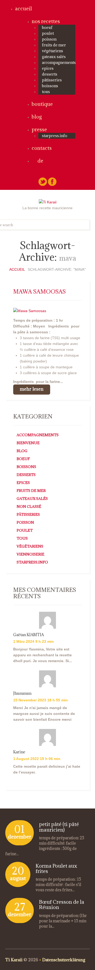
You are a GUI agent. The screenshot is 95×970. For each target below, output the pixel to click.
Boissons (50, 85)
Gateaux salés (54, 56)
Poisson (49, 39)
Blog (37, 116)
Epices (48, 68)
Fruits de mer (54, 44)
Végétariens (52, 50)
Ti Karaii (13, 959)
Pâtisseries (52, 79)
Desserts (49, 74)
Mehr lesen (32, 389)
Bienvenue (28, 442)
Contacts (42, 148)
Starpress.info (32, 562)
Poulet (48, 33)
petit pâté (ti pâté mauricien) (59, 827)
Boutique (42, 104)
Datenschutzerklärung (63, 959)
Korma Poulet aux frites (56, 868)
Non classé (29, 506)
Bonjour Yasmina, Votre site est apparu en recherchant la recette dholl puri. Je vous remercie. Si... (42, 655)
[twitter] (43, 181)
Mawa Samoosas (39, 291)
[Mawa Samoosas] (29, 310)
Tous (46, 91)
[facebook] (52, 181)
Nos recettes (46, 21)
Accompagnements (59, 62)
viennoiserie (30, 554)
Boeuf (47, 27)
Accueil (23, 8)
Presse (39, 129)
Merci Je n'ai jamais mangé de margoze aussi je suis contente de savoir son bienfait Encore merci (44, 714)
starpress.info (54, 135)
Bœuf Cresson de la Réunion (61, 904)
